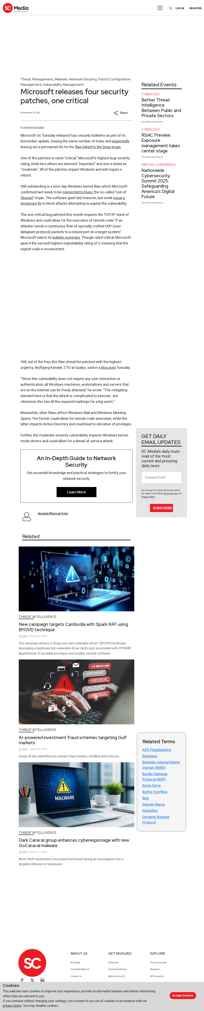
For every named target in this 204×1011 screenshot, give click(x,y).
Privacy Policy (148, 497)
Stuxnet (27, 198)
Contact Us (76, 976)
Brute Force (151, 785)
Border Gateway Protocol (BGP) (155, 776)
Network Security (83, 79)
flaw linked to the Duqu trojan (98, 147)
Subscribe (162, 508)
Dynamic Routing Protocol (155, 819)
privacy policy (12, 1006)
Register (195, 8)
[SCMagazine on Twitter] (32, 980)
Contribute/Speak (117, 969)
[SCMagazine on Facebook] (22, 980)
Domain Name (153, 804)
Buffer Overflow (155, 792)
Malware (61, 79)
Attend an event (116, 976)
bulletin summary (66, 237)
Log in (180, 8)
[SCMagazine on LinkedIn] (42, 980)
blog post (108, 367)
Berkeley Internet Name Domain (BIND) (161, 765)
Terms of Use (170, 493)
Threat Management (37, 79)
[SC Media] (15, 8)
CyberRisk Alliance (80, 969)
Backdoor (149, 756)
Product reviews (158, 962)
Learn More (76, 492)
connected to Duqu (77, 192)
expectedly (120, 141)
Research (155, 969)
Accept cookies (182, 995)
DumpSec (150, 810)
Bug (145, 798)
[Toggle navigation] (160, 8)
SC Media (75, 962)
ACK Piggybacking (156, 750)
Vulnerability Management (63, 84)
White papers (157, 976)
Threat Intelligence (37, 617)
